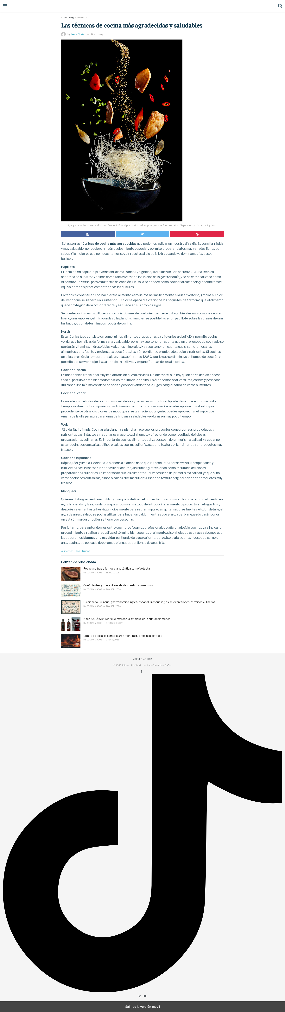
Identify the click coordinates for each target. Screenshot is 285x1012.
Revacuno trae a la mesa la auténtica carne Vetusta (116, 568)
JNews (125, 665)
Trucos (86, 550)
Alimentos (82, 17)
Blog (71, 17)
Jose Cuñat (78, 34)
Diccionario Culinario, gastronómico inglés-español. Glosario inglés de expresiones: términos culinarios (149, 602)
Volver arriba (143, 659)
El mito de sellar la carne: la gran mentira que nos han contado (122, 635)
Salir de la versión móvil (142, 1007)
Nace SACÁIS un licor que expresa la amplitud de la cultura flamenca (126, 618)
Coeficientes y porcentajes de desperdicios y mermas (118, 585)
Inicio (63, 17)
